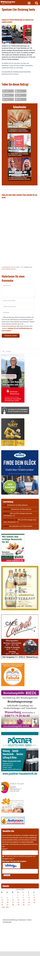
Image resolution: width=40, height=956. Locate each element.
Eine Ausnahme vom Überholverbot (20, 526)
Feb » (7, 907)
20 (7, 902)
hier (3, 846)
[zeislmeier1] (12, 818)
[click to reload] (11, 865)
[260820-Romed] (19, 159)
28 (13, 905)
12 (2, 900)
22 (18, 902)
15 (18, 900)
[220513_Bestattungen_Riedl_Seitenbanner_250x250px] (20, 691)
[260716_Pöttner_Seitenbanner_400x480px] (19, 733)
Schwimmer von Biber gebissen (17, 505)
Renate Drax (7, 267)
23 (23, 902)
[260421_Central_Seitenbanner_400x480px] (19, 615)
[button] (8, 91)
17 (29, 900)
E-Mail (4, 849)
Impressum (22, 920)
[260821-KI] (19, 110)
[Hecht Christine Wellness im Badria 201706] (12, 799)
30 (23, 905)
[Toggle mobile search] (36, 3)
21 (13, 902)
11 (34, 897)
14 (13, 900)
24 (29, 902)
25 (34, 902)
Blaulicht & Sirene (11, 269)
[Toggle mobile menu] (29, 3)
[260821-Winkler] (19, 135)
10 (29, 897)
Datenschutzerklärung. (9, 326)
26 (2, 905)
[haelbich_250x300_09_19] (12, 535)
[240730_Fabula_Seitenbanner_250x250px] (12, 664)
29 (18, 905)
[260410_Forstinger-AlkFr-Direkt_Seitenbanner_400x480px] (19, 567)
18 (34, 900)
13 (7, 900)
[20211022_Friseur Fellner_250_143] (12, 781)
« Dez (3, 907)
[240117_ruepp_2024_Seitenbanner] (12, 419)
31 (29, 905)
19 (2, 902)
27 (7, 905)
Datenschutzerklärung (20, 856)
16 (23, 900)
